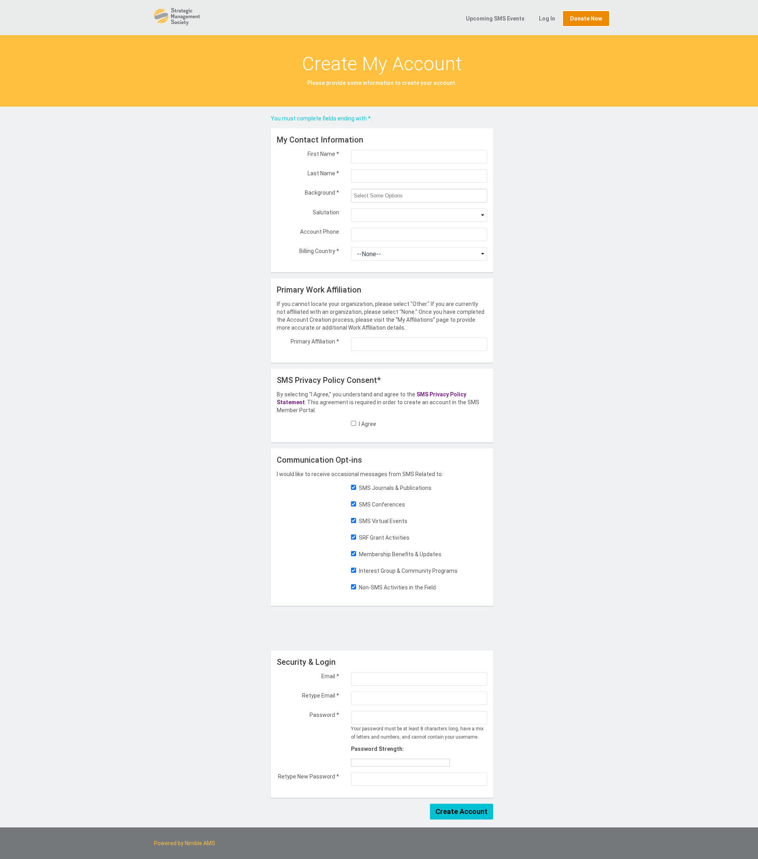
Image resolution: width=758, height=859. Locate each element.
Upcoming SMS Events (495, 18)
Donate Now (586, 18)
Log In (547, 18)
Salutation (326, 212)
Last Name (323, 173)
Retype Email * (320, 695)
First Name (323, 154)
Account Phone (319, 232)
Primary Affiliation (315, 341)
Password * (324, 715)
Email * (330, 676)
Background (322, 192)
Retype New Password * (308, 776)
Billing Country (319, 251)
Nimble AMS (200, 843)
